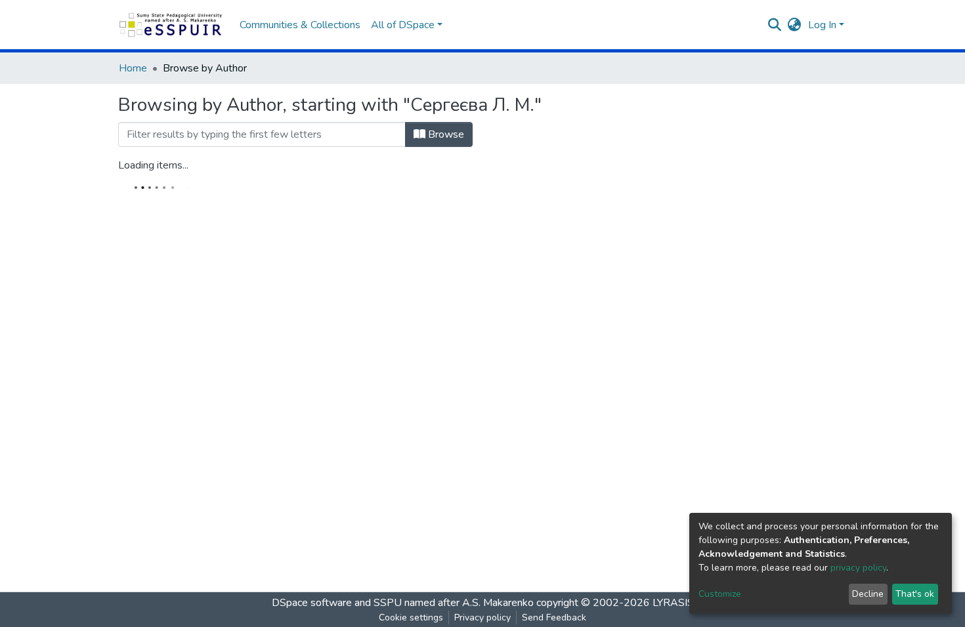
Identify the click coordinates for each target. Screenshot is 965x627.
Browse (444, 134)
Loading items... (153, 165)
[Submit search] (775, 24)
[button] (794, 25)
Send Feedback (554, 617)
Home (133, 68)
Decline (868, 594)
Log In (822, 25)
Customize (719, 594)
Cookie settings (411, 617)
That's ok (914, 594)
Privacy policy (482, 617)
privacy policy (858, 567)
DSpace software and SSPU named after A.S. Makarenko (403, 603)
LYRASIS (673, 603)
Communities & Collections (300, 25)
